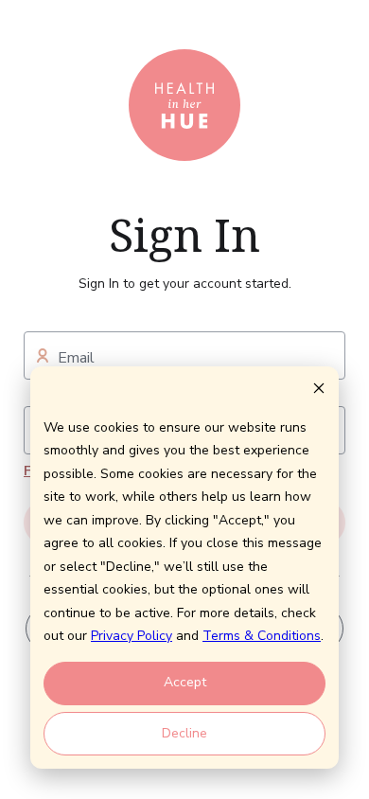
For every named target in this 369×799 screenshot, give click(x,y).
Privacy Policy (131, 636)
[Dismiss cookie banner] (318, 391)
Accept (185, 682)
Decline (184, 733)
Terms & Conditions (261, 636)
